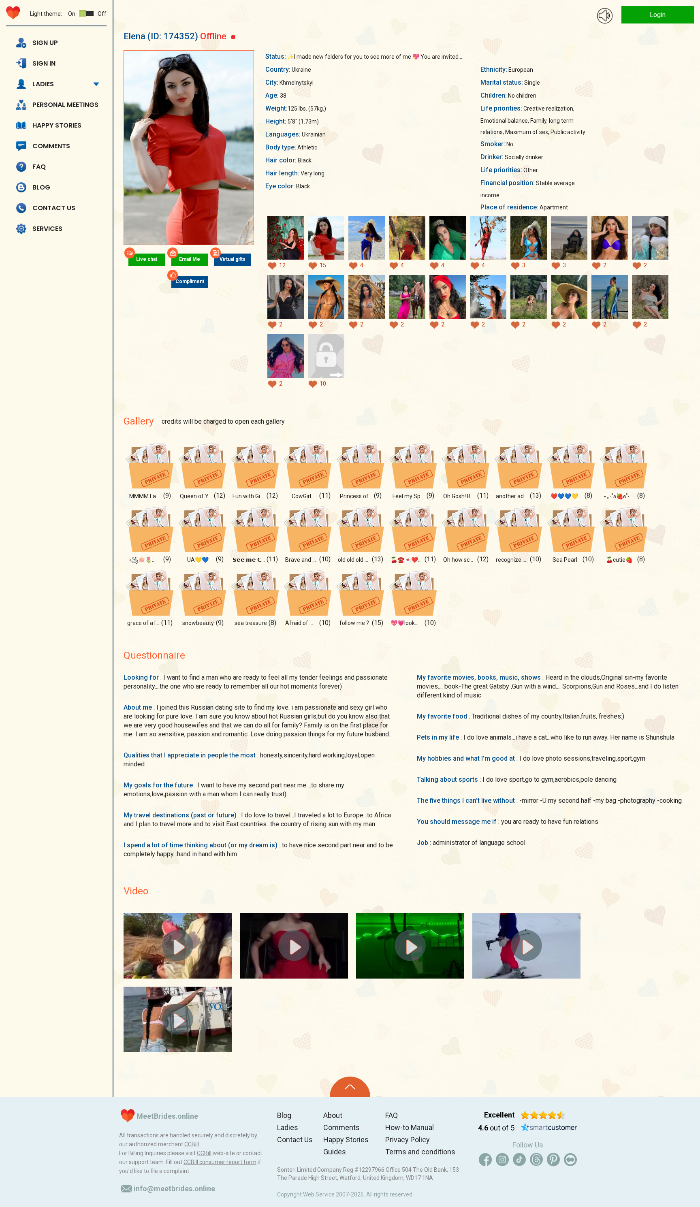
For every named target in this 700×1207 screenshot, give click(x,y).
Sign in (43, 63)
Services (47, 228)
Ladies (43, 84)
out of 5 (496, 1128)
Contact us (53, 208)
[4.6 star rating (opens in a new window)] (543, 1115)
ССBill (191, 1144)
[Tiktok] (519, 1159)
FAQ (39, 166)
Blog (41, 187)
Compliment (189, 281)
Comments (51, 146)
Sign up (45, 42)
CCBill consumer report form (220, 1162)
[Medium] (570, 1159)
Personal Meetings (65, 104)
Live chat (146, 259)
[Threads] (536, 1159)
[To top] (350, 1087)
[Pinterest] (553, 1159)
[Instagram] (502, 1159)
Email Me (189, 259)
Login (658, 15)
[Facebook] (485, 1159)
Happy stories (56, 125)
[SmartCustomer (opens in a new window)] (549, 1128)
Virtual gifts (232, 259)
